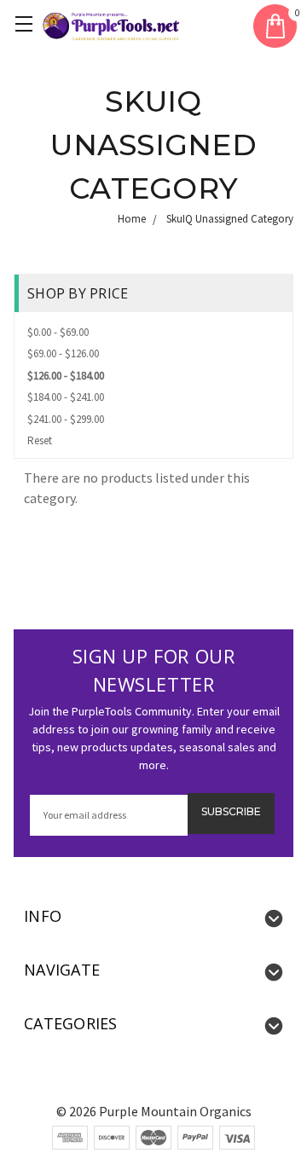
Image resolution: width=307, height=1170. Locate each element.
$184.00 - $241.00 (65, 397)
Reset (39, 440)
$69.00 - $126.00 (63, 353)
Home (132, 218)
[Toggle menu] (26, 26)
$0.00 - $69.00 (58, 332)
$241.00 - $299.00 (65, 419)
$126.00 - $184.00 (65, 375)
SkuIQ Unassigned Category (229, 218)
